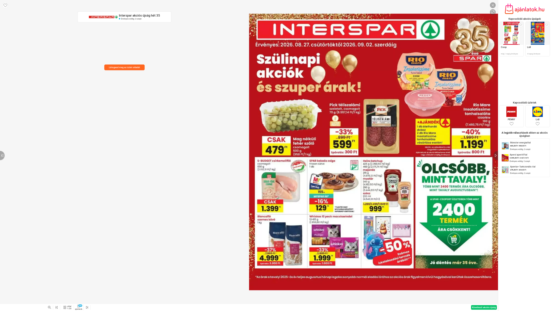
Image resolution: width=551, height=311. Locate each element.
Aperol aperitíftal (518, 154)
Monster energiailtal (520, 142)
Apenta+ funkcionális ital (522, 166)
